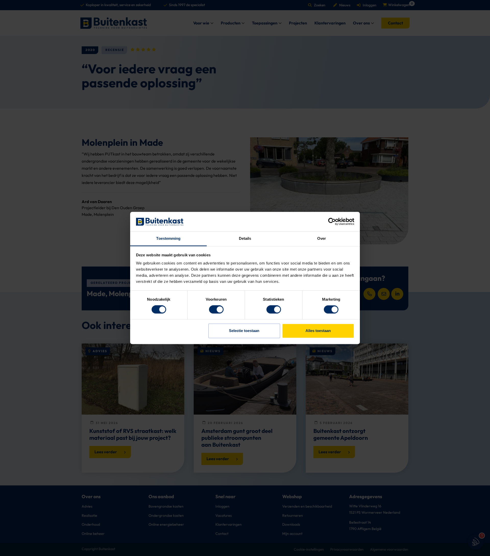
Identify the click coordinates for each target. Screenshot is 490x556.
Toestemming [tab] (168, 238)
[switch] (216, 310)
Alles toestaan (318, 330)
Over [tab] (321, 238)
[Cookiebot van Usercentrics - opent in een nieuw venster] (332, 222)
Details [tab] (245, 238)
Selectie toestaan (244, 330)
